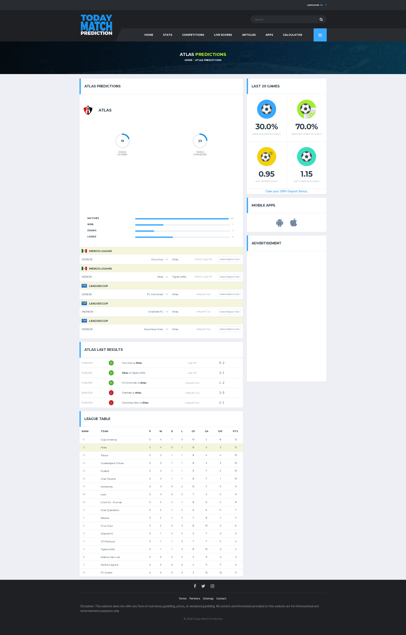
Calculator (292, 34)
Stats (167, 34)
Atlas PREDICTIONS (208, 60)
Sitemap (208, 598)
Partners (194, 598)
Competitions (193, 34)
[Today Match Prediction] (96, 24)
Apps (269, 34)
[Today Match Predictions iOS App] (293, 225)
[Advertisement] (161, 188)
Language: (315, 5)
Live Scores (223, 34)
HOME (148, 34)
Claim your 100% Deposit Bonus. (286, 191)
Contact (221, 598)
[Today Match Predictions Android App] (279, 225)
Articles (249, 34)
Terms (183, 598)
